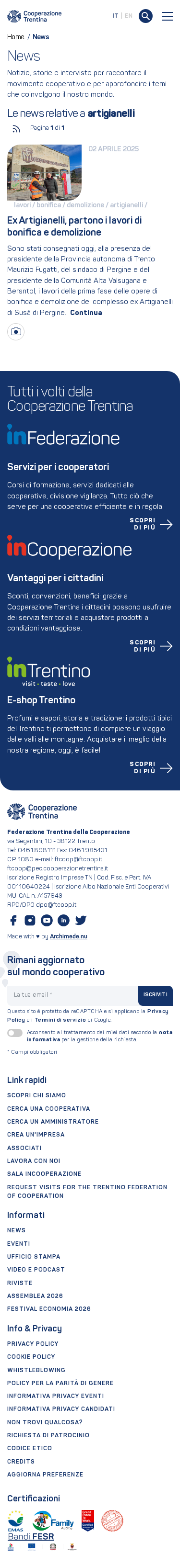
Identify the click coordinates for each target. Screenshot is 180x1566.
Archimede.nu (68, 937)
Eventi (18, 1244)
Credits (21, 1462)
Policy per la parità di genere (60, 1383)
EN (128, 16)
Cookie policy (31, 1357)
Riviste (20, 1283)
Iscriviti (156, 995)
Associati (24, 1148)
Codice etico (29, 1449)
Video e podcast (36, 1270)
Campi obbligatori (32, 1052)
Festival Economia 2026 (49, 1309)
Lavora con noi (33, 1161)
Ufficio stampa (33, 1257)
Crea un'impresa (36, 1135)
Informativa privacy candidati (61, 1409)
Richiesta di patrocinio (48, 1436)
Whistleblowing (36, 1371)
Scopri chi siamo (36, 1096)
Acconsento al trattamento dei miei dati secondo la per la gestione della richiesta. (100, 1036)
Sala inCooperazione (44, 1174)
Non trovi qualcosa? (45, 1423)
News (16, 1231)
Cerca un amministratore (53, 1122)
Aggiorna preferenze (45, 1475)
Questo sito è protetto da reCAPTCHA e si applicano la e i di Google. (88, 1016)
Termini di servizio (60, 1020)
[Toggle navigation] (167, 16)
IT (116, 16)
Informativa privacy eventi (55, 1396)
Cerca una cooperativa (48, 1109)
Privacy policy (33, 1344)
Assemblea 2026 (35, 1296)
